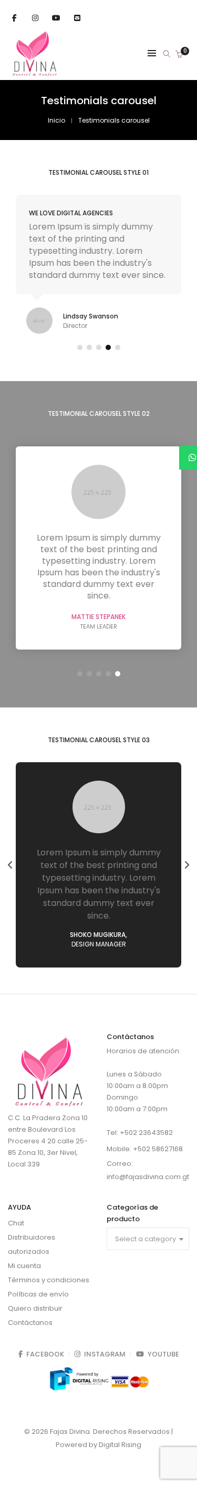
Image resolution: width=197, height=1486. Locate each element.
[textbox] (148, 1239)
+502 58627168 (158, 1149)
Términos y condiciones (48, 1280)
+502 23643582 (146, 1133)
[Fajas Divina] (34, 74)
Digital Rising (120, 1445)
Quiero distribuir (35, 1308)
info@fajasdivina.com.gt (148, 1177)
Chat (16, 1223)
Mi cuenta (24, 1266)
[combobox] (148, 1239)
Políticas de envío (38, 1294)
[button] (79, 347)
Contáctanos (30, 1323)
